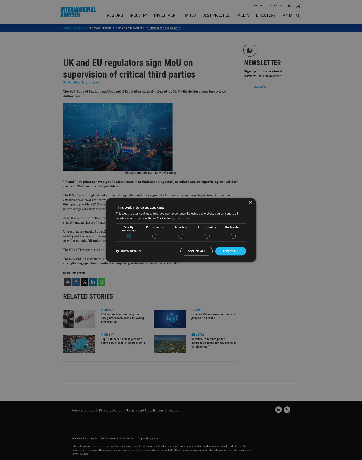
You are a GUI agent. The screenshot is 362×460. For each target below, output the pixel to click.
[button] (128, 251)
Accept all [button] (230, 251)
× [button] (250, 202)
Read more (183, 218)
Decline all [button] (196, 251)
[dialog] (181, 230)
